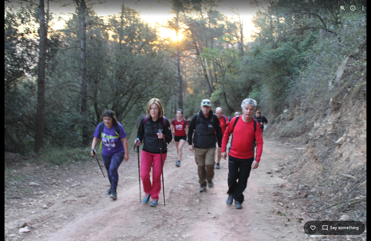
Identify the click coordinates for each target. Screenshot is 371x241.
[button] (357, 120)
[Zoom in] (343, 8)
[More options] (363, 8)
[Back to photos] (8, 8)
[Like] (313, 228)
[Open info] (353, 8)
